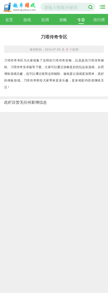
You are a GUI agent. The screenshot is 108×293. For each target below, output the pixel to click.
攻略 (63, 19)
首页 (9, 19)
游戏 (27, 19)
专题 (81, 19)
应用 (45, 19)
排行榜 (99, 19)
